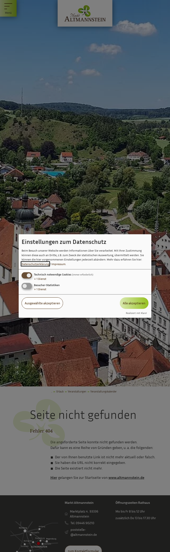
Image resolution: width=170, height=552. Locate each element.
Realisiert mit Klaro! (136, 312)
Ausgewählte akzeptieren (42, 303)
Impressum (58, 264)
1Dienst (40, 278)
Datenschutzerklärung (35, 264)
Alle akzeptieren (134, 303)
